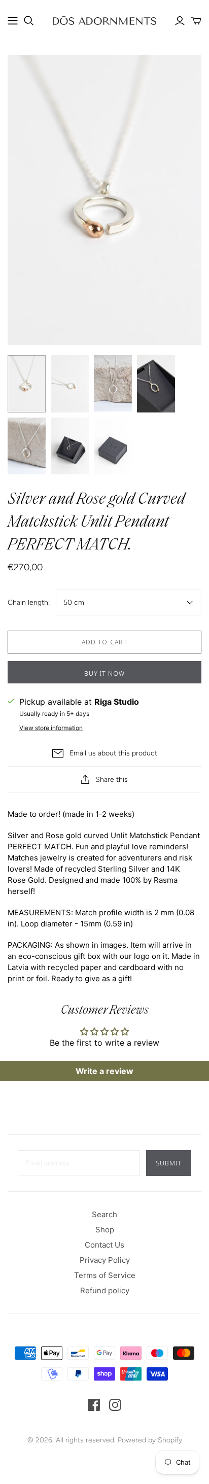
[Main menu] (13, 21)
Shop (104, 1229)
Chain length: (29, 602)
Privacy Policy (105, 1260)
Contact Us (104, 1245)
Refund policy (104, 1290)
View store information (51, 728)
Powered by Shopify (150, 1440)
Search (104, 1214)
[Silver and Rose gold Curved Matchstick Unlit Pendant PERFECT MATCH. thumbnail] (27, 383)
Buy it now (104, 673)
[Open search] (29, 21)
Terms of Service (104, 1275)
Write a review (104, 1071)
